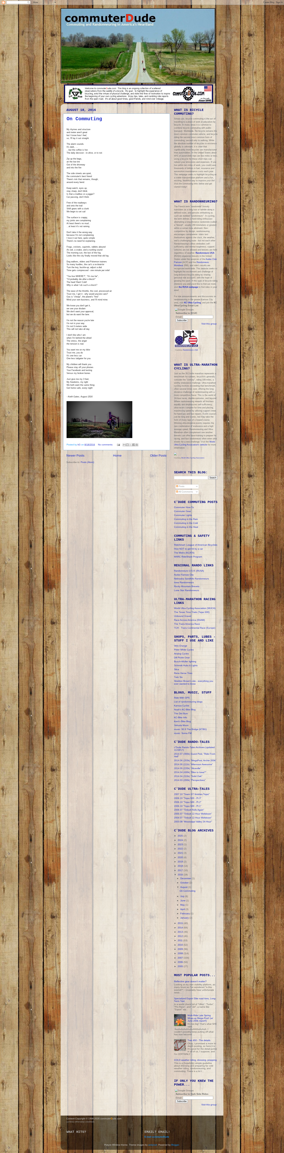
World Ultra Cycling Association (192, 458)
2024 (181, 840)
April (183, 909)
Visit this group (209, 324)
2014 (181, 927)
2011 (180, 940)
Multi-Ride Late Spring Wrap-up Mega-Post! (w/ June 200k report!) (200, 1018)
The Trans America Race (187, 624)
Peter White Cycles (184, 650)
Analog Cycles (181, 653)
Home (117, 455)
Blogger (175, 1145)
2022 (181, 849)
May (182, 905)
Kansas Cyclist (181, 705)
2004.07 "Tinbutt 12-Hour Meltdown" (193, 818)
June (183, 900)
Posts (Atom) (87, 462)
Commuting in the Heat (186, 527)
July (182, 896)
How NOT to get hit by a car (188, 549)
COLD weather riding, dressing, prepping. (195, 1060)
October (184, 882)
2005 (181, 966)
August (184, 887)
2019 (181, 861)
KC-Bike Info (180, 717)
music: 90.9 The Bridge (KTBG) (190, 729)
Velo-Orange (180, 646)
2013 (181, 932)
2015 (181, 923)
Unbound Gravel (182, 616)
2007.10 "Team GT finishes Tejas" (192, 794)
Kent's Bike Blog (182, 721)
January (184, 918)
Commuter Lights (183, 515)
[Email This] (124, 444)
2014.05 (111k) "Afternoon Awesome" (193, 764)
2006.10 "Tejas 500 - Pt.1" (187, 806)
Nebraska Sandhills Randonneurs (191, 578)
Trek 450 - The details (199, 1040)
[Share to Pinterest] (136, 444)
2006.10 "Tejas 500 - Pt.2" (187, 802)
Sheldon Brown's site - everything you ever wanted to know (193, 682)
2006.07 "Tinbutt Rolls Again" (189, 810)
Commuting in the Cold (186, 523)
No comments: (106, 444)
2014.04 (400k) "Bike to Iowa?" (190, 772)
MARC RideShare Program (188, 557)
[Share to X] (130, 444)
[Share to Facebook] (133, 444)
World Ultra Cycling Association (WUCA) (194, 608)
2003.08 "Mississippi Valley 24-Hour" (193, 821)
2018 (181, 866)
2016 (181, 874)
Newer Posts (75, 455)
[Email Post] (118, 444)
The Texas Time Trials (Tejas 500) (192, 612)
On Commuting (84, 119)
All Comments (185, 492)
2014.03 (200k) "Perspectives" (190, 780)
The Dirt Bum (181, 713)
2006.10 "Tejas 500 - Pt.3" (187, 798)
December (186, 878)
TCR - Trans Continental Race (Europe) (194, 628)
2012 (181, 936)
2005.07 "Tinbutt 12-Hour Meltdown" (193, 814)
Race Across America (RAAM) (189, 620)
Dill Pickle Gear (182, 657)
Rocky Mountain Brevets (186, 586)
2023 (181, 844)
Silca (176, 669)
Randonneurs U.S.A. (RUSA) (189, 571)
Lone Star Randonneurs (186, 590)
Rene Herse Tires (183, 673)
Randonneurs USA (190, 350)
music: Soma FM (183, 733)
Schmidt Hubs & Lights (186, 665)
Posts (181, 486)
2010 (181, 945)
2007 (181, 958)
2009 (181, 949)
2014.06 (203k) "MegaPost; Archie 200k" (195, 760)
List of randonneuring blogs (188, 702)
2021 (181, 853)
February (185, 913)
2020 (181, 857)
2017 (181, 870)
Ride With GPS (181, 698)
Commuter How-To (184, 507)
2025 (181, 836)
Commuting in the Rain (186, 519)
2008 (181, 953)
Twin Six (178, 677)
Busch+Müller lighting (185, 661)
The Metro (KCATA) (184, 553)
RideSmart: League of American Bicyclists (195, 545)
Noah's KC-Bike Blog (185, 709)
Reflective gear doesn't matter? (190, 981)
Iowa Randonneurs (184, 582)
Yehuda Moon (181, 725)
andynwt (152, 1145)
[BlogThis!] (127, 444)
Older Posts (158, 455)
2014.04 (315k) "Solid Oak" (188, 776)
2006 (181, 962)
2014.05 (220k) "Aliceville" (187, 768)
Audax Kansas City (184, 575)
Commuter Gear (182, 511)
